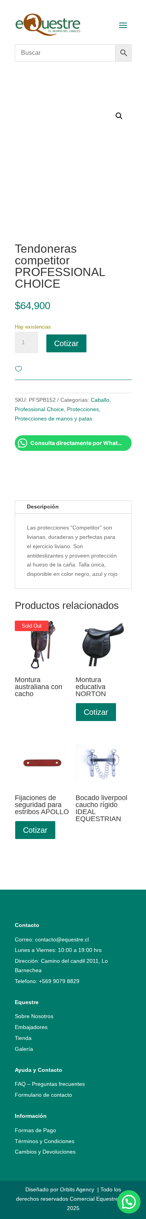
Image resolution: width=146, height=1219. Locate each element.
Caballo (100, 400)
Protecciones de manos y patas (53, 418)
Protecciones (83, 409)
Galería (24, 1049)
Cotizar (66, 343)
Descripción (43, 506)
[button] (129, 1202)
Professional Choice (39, 409)
